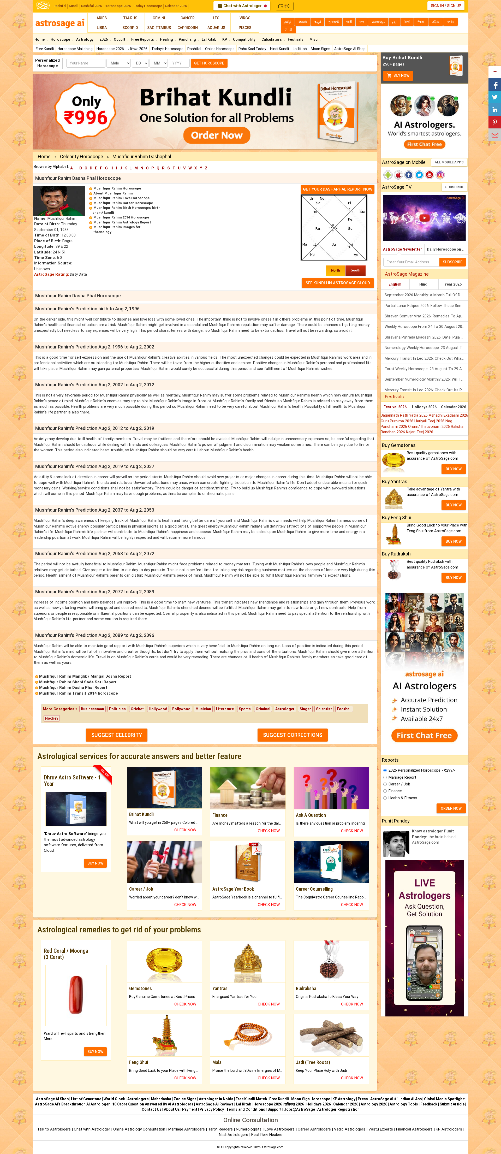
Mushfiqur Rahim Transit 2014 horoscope (78, 693)
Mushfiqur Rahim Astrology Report (122, 222)
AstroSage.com (272, 1147)
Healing (167, 39)
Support (274, 1109)
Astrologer (285, 709)
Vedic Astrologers (349, 1129)
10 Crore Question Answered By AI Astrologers (152, 1104)
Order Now (451, 808)
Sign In (437, 6)
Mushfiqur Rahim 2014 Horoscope (121, 217)
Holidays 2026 (424, 407)
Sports (245, 709)
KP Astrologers (449, 1129)
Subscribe (454, 187)
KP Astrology (343, 1099)
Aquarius (216, 28)
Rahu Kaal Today (252, 49)
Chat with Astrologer (242, 5)
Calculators (272, 39)
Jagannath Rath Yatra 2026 (405, 415)
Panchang (187, 39)
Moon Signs (320, 49)
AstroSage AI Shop (350, 49)
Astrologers (138, 1099)
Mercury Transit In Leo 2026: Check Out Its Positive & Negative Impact (426, 390)
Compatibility (244, 39)
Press (363, 1099)
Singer (305, 709)
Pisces (245, 28)
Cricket (137, 709)
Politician (117, 709)
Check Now (185, 830)
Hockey (51, 718)
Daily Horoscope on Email (447, 249)
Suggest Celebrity (116, 735)
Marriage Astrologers (187, 1129)
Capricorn (187, 28)
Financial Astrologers (414, 1129)
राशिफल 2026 (137, 49)
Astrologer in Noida (216, 1099)
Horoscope (61, 39)
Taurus (130, 18)
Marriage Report (402, 777)
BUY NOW (95, 863)
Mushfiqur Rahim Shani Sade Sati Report (78, 682)
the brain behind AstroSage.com (434, 837)
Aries (102, 18)
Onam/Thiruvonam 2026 (429, 426)
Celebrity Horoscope (81, 156)
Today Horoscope (148, 6)
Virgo (245, 18)
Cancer (188, 18)
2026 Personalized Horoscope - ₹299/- (422, 770)
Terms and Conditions (245, 1109)
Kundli (73, 6)
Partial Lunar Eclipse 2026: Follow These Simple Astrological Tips (426, 305)
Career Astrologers (314, 1129)
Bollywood (181, 709)
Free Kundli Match (251, 1099)
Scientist (324, 709)
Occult (120, 39)
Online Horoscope (220, 49)
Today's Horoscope (167, 49)
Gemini (159, 18)
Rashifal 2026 (91, 6)
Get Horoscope (209, 63)
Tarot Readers (221, 1129)
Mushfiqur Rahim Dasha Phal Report (73, 687)
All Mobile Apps (449, 162)
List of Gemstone (86, 1099)
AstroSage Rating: (51, 274)
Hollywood (158, 709)
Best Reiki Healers (266, 1134)
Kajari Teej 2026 (419, 432)
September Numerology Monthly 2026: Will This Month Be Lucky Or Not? (426, 379)
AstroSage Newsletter (402, 249)
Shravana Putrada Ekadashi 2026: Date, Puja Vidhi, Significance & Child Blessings (426, 337)
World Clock (114, 1099)
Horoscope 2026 (118, 6)
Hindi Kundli (279, 49)
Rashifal (59, 6)
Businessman (92, 709)
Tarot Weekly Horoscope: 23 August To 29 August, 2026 (426, 368)
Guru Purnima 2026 (397, 421)
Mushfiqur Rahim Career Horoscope (123, 203)
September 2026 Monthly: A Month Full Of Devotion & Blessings (426, 295)
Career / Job (399, 784)
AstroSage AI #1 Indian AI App (396, 1099)
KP (225, 39)
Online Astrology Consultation (139, 1129)
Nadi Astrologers (233, 1134)
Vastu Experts (380, 1129)
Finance (395, 791)
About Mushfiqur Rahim (113, 193)
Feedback (428, 1104)
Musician (203, 709)
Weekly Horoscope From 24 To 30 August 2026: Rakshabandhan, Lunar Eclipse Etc (426, 326)
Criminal (263, 709)
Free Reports (143, 39)
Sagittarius (159, 28)
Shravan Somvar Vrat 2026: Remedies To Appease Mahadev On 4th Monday (426, 316)
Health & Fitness (403, 798)
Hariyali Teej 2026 (429, 421)
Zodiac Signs (185, 1099)
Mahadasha (161, 1099)
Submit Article (452, 1104)
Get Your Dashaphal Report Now (337, 189)
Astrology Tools (404, 1104)
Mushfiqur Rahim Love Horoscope (121, 198)
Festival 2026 (395, 407)
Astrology (85, 39)
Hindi (423, 284)
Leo (216, 18)
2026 (104, 39)
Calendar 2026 (176, 6)
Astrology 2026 (374, 1104)
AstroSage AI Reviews (215, 1104)
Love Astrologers (280, 1129)
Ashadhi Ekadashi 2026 (448, 415)
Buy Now (401, 75)
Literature (225, 709)
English (395, 284)
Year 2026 (453, 284)
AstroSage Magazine (407, 274)
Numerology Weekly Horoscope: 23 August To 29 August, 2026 (426, 347)
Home (39, 39)
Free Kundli (45, 49)
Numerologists (249, 1129)
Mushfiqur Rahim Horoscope (117, 188)
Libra (102, 28)
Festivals (296, 39)
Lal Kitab (300, 49)
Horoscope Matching (75, 49)
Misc (313, 39)
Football (344, 709)
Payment (189, 1109)
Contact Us (152, 1109)
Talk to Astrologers (54, 1129)
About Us (172, 1109)
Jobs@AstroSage (299, 1109)
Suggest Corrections (292, 735)
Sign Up (454, 6)
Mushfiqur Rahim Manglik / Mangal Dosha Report (85, 676)
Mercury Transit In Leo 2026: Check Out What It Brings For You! (426, 358)
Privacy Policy (212, 1109)
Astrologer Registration (338, 1109)
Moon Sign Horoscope (310, 1099)
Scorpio (130, 28)
